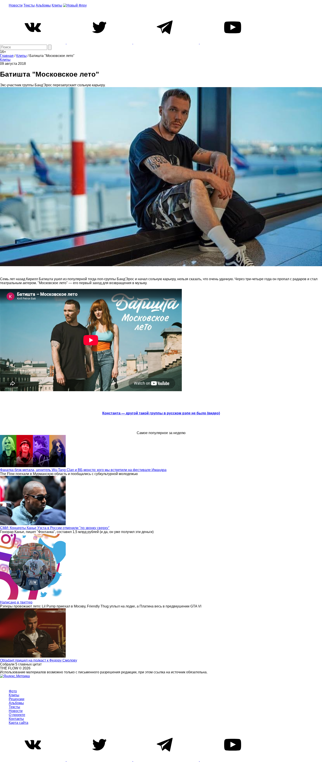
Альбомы (43, 5)
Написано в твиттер (16, 602)
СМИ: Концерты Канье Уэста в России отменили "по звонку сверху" (55, 528)
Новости (16, 5)
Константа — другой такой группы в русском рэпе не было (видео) (161, 413)
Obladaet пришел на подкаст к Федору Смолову (38, 660)
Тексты (29, 5)
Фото (13, 691)
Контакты (16, 719)
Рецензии (16, 699)
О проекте (17, 715)
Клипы (57, 5)
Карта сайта (18, 723)
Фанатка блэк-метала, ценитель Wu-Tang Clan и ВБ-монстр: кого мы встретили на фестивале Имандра (83, 470)
